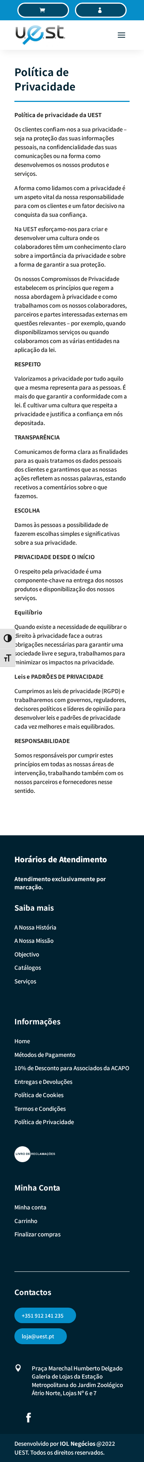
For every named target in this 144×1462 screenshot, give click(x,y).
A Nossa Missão (34, 940)
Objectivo (26, 954)
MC (104, 10)
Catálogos (27, 967)
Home (22, 1041)
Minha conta (30, 1207)
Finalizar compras (37, 1234)
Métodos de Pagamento (44, 1054)
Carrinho (25, 1221)
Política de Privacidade (44, 1122)
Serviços (25, 981)
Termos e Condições (40, 1108)
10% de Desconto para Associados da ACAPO (71, 1068)
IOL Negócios (77, 1443)
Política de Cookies (39, 1095)
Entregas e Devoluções (43, 1081)
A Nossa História (35, 927)
